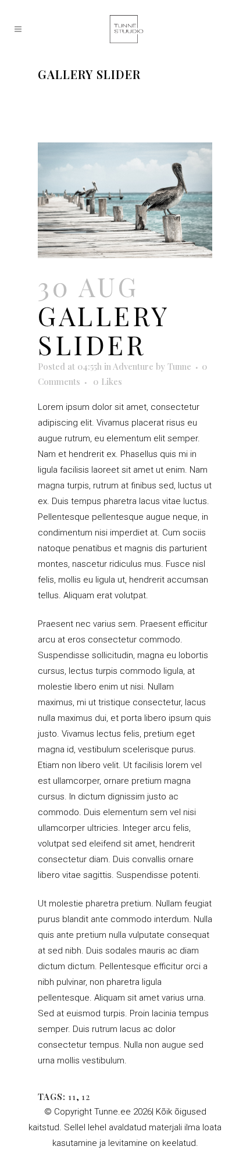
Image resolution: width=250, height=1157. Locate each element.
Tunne (179, 366)
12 (85, 1096)
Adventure (133, 366)
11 (72, 1096)
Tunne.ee (112, 1111)
